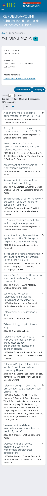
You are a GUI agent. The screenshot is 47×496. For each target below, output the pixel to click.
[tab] (7, 107)
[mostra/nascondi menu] (3, 9)
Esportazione (22, 89)
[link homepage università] (31, 5)
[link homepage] (9, 5)
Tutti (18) (38, 89)
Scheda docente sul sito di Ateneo (19, 78)
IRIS (3, 32)
